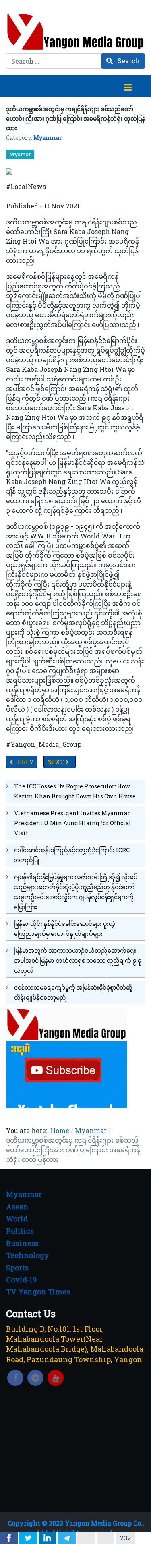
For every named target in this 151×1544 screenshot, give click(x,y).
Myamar (20, 154)
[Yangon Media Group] (75, 32)
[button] (127, 85)
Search (128, 60)
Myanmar (47, 137)
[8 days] (66, 1056)
